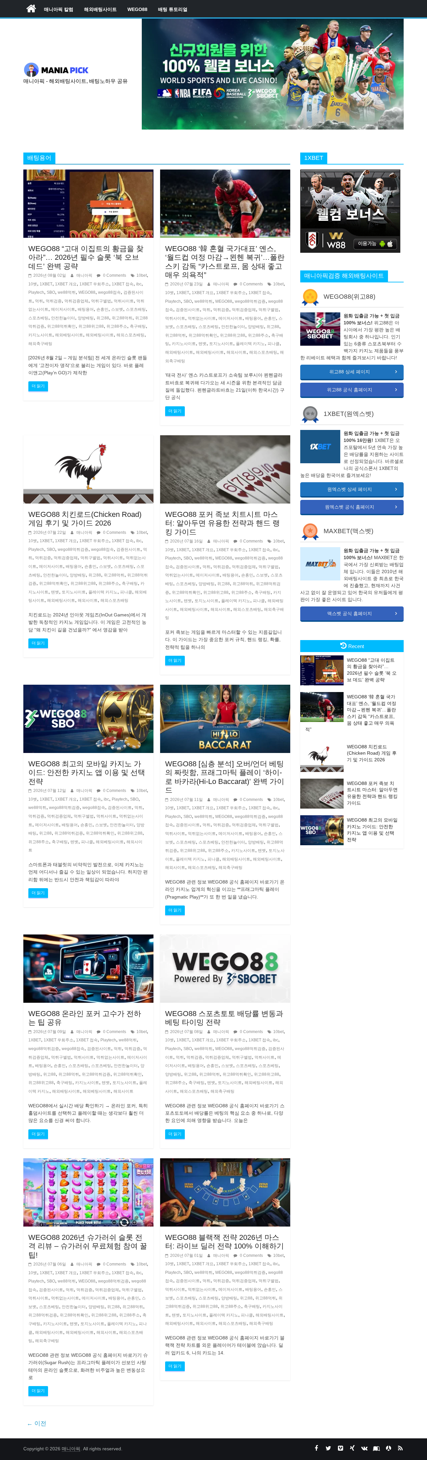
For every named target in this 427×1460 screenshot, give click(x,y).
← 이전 (36, 1423)
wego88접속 (109, 292)
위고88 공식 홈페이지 (349, 389)
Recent (356, 646)
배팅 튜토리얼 (172, 9)
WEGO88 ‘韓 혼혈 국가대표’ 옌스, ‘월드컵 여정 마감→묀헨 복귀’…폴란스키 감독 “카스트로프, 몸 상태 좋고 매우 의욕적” (225, 261)
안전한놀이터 (63, 318)
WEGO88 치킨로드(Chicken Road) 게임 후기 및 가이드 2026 (84, 518)
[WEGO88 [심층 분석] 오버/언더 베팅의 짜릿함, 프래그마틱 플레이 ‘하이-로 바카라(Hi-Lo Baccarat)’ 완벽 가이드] (225, 689)
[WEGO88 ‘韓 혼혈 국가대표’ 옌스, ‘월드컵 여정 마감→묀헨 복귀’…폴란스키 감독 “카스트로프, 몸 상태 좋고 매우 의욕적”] (225, 174)
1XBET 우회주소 (94, 284)
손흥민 (102, 309)
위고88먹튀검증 (68, 833)
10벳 (32, 284)
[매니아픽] (31, 9)
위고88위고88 (91, 326)
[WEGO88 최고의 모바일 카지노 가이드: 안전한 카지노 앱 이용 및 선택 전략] (88, 689)
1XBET (46, 284)
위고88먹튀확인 (61, 326)
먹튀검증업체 (76, 301)
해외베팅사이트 (100, 335)
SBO (51, 292)
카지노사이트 (40, 335)
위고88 (102, 318)
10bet (141, 275)
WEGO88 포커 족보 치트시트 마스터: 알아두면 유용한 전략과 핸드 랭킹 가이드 (222, 523)
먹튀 (39, 301)
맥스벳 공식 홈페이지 (349, 613)
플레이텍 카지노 (250, 343)
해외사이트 (237, 352)
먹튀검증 (54, 301)
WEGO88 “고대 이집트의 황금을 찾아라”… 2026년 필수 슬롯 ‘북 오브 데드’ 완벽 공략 (85, 257)
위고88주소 (116, 326)
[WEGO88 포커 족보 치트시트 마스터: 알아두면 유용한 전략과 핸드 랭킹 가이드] (225, 439)
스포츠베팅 (38, 318)
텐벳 (202, 343)
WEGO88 (137, 9)
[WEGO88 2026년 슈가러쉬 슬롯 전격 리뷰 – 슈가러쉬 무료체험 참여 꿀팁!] (88, 1162)
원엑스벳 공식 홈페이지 (349, 507)
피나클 (274, 343)
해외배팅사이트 (100, 9)
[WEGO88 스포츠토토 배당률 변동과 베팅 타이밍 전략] (225, 938)
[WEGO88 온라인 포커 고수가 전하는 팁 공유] (88, 938)
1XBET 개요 (66, 284)
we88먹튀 (67, 292)
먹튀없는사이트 (202, 318)
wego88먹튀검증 (250, 301)
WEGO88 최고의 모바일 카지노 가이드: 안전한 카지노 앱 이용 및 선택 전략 (86, 773)
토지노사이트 (221, 343)
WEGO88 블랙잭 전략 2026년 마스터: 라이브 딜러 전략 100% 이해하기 (224, 1241)
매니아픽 (84, 275)
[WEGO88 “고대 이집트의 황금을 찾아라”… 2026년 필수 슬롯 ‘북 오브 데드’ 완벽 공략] (88, 174)
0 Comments (114, 275)
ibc (138, 284)
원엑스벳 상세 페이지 (349, 489)
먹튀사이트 (124, 301)
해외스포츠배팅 (130, 335)
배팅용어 (86, 309)
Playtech (36, 292)
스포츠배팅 (136, 309)
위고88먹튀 (122, 318)
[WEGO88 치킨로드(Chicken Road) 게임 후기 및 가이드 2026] (88, 439)
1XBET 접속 (122, 284)
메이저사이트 (63, 309)
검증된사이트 (188, 309)
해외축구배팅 (40, 343)
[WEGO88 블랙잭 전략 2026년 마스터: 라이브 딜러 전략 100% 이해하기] (225, 1162)
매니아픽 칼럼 (58, 9)
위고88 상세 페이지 (349, 371)
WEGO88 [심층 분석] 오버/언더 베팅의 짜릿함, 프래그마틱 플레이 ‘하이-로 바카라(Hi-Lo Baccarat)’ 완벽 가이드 (224, 777)
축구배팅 (138, 326)
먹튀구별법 (101, 301)
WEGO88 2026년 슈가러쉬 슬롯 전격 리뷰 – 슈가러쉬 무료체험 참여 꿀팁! (87, 1246)
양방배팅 (86, 318)
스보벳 (117, 309)
